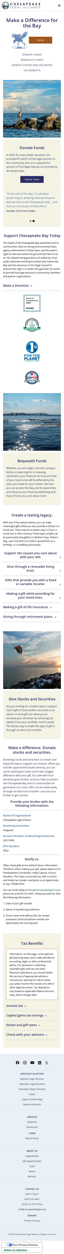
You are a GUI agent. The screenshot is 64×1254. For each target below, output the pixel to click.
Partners (32, 1176)
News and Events (32, 1104)
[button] (59, 5)
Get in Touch (32, 1193)
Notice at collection (15, 1250)
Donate (40, 40)
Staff (32, 1166)
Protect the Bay (32, 1220)
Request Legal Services (32, 1078)
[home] (20, 5)
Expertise (32, 1121)
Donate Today (32, 179)
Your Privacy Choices (25, 1244)
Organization (32, 1156)
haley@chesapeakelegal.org (43, 889)
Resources (32, 1127)
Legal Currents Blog (32, 1099)
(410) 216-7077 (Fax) (32, 1204)
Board (32, 1171)
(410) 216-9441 (32, 1199)
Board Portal (32, 1138)
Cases (32, 1094)
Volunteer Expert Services (32, 1089)
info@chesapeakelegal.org (32, 1209)
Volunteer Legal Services (32, 1083)
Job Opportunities (32, 1161)
